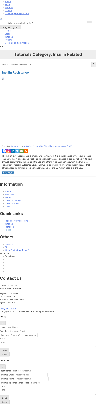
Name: (3, 327)
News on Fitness (12, 203)
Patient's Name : (7, 378)
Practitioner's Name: (9, 370)
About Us (9, 194)
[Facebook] (4, 151)
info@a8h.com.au (8, 308)
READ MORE (8, 172)
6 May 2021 (15, 146)
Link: (2, 335)
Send (4, 350)
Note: (2, 338)
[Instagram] (8, 151)
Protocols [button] (9, 227)
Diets (7, 206)
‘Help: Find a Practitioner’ (17, 250)
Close (5, 354)
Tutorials (9, 7)
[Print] (26, 151)
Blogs (7, 4)
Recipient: (4, 331)
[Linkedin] (13, 151)
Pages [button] (8, 230)
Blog (7, 247)
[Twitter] (17, 151)
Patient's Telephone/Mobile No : (15, 382)
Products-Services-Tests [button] (16, 221)
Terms (8, 197)
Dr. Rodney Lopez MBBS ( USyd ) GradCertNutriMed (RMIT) (48, 146)
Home (8, 1)
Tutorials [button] (9, 224)
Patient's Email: (7, 374)
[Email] (22, 151)
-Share (8, 10)
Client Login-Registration (17, 13)
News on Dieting (13, 200)
